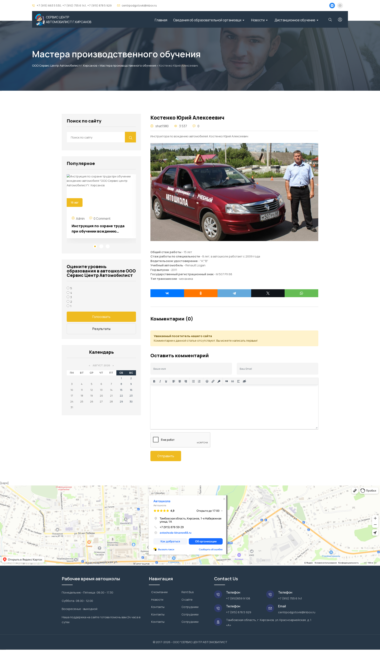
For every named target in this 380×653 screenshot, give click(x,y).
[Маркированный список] (193, 381)
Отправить (165, 456)
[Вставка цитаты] (227, 381)
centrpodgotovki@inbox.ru (139, 5)
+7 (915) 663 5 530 (49, 5)
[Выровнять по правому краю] (186, 381)
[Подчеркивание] (166, 381)
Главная (161, 20)
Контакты (157, 607)
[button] (95, 247)
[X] (268, 293)
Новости (258, 20)
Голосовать (101, 317)
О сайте (187, 599)
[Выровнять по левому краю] (174, 381)
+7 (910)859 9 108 (238, 598)
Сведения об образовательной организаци (207, 20)
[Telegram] (234, 293)
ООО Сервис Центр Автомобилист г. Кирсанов (64, 65)
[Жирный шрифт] (154, 381)
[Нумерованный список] (199, 381)
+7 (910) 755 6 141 (74, 5)
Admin (80, 218)
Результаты (101, 329)
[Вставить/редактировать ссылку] (213, 381)
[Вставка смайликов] (207, 381)
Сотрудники (190, 607)
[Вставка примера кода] (233, 381)
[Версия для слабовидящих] (340, 5)
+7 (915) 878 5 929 (99, 5)
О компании (159, 592)
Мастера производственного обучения (128, 65)
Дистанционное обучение (295, 20)
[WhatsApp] (301, 293)
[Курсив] (160, 381)
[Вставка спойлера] (238, 381)
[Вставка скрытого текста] (244, 381)
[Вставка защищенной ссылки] (219, 381)
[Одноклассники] (201, 293)
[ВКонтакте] (167, 293)
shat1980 (162, 126)
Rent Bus (187, 592)
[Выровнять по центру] (180, 381)
